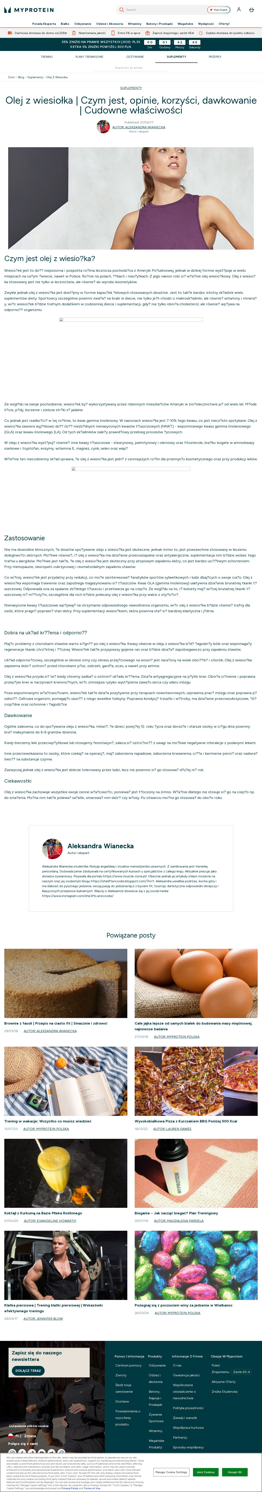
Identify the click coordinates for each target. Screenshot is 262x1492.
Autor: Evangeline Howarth (50, 1221)
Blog (21, 77)
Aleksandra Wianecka (101, 846)
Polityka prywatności (188, 1408)
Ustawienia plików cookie (29, 1426)
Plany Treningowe (89, 56)
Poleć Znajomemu (231, 1369)
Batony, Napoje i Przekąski (155, 1398)
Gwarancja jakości (186, 1375)
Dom (11, 77)
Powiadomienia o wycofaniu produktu (127, 1417)
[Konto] (239, 10)
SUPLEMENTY (131, 88)
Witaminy (134, 23)
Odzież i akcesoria (156, 1378)
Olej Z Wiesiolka (57, 77)
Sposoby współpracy (188, 1447)
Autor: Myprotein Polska (177, 1036)
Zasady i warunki (185, 1418)
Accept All (234, 1472)
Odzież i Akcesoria (109, 23)
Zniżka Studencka (224, 1391)
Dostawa (122, 1401)
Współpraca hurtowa (188, 1427)
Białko (65, 23)
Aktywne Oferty (224, 1381)
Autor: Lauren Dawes (172, 1129)
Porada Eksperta (44, 23)
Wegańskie (185, 23)
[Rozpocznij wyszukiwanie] (122, 10)
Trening (47, 56)
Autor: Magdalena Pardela (179, 1221)
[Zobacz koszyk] (251, 10)
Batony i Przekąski (159, 23)
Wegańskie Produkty (156, 1444)
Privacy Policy (69, 1488)
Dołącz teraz (28, 1370)
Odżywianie (82, 23)
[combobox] (174, 10)
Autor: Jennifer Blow (43, 1318)
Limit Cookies (206, 1472)
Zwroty (120, 1375)
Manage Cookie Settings (171, 1472)
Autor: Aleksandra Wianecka (138, 127)
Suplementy (176, 56)
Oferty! (224, 23)
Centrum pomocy (128, 1365)
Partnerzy (180, 1437)
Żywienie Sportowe (156, 1418)
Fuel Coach (220, 9)
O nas (177, 1365)
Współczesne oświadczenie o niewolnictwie (184, 1391)
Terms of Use (92, 1488)
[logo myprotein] (28, 10)
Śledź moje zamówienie (124, 1388)
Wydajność (206, 23)
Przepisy (215, 56)
